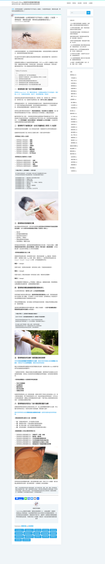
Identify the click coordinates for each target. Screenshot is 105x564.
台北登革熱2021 (19, 530)
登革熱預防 (18, 540)
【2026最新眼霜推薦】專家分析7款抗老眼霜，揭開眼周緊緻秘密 (80, 58)
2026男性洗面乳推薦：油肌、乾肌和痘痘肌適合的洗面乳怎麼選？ (79, 28)
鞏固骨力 (73, 140)
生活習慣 (73, 105)
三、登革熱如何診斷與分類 (23, 79)
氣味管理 (73, 157)
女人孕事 (73, 116)
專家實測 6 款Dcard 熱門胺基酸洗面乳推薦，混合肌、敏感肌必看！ (79, 50)
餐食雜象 (73, 143)
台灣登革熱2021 (29, 530)
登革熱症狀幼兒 (19, 536)
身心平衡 (73, 135)
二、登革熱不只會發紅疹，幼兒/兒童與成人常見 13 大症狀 (31, 77)
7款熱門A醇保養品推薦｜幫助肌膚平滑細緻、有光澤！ (79, 41)
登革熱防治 (53, 536)
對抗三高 (73, 80)
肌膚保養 (73, 88)
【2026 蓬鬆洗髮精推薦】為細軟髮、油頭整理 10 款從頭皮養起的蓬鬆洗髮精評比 (80, 24)
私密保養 (73, 83)
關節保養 (73, 93)
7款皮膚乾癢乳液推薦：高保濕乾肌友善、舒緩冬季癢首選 (80, 33)
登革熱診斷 (45, 536)
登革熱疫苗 (37, 533)
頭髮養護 (73, 164)
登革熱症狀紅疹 (29, 536)
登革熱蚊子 (38, 536)
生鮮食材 (73, 171)
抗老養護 (73, 122)
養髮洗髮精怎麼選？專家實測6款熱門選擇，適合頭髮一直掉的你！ (79, 37)
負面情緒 (73, 107)
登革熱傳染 (45, 530)
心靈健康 (90, 3)
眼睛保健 (72, 151)
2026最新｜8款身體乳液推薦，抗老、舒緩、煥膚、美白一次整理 (79, 63)
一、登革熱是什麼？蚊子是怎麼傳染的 (26, 75)
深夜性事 (73, 124)
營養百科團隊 (36, 508)
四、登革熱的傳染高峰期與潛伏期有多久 (27, 81)
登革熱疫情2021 (28, 533)
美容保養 (85, 3)
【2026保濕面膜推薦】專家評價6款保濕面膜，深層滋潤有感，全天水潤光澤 (80, 45)
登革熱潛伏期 (19, 533)
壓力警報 (73, 102)
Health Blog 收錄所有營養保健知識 (26, 2)
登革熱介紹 (38, 530)
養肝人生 (73, 96)
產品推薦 (79, 3)
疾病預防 (31, 526)
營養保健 (69, 3)
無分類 (71, 111)
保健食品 (74, 3)
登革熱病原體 (45, 533)
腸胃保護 (73, 91)
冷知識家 (73, 78)
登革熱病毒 (53, 533)
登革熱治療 (53, 530)
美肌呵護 (73, 159)
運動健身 (73, 137)
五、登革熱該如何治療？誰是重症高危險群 (27, 82)
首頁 (13, 9)
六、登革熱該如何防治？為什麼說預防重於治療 (29, 84)
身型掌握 (73, 162)
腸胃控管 (73, 129)
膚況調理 (73, 132)
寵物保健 (73, 119)
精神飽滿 (73, 86)
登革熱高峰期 (26, 540)
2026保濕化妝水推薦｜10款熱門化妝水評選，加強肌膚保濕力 (79, 54)
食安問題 (72, 168)
